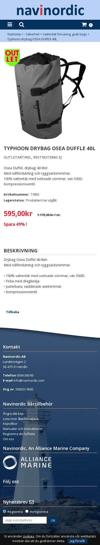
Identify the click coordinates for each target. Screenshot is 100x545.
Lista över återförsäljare (21, 418)
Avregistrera (39, 511)
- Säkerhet (31, 34)
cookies (28, 536)
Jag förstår (77, 541)
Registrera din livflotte (19, 434)
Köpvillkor (10, 423)
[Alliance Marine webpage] (27, 462)
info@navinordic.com (28, 380)
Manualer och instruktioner (23, 428)
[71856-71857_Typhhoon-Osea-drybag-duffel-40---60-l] (50, 95)
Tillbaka (12, 312)
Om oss (8, 439)
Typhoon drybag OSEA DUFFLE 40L (32, 39)
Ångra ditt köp (13, 413)
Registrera (15, 511)
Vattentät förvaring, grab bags (65, 34)
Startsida (14, 34)
